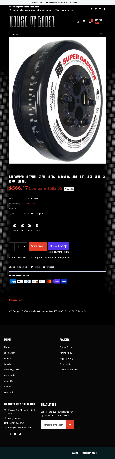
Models (7, 358)
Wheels (7, 364)
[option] (57, 100)
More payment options (58, 251)
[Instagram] (96, 8)
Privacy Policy (66, 347)
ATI (25, 208)
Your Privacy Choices (89, 453)
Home (7, 347)
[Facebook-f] (92, 8)
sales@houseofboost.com (25, 6)
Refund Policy (66, 352)
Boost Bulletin (10, 375)
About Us (8, 381)
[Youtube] (100, 8)
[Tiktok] (105, 8)
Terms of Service (67, 364)
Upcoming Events (12, 369)
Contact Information (69, 369)
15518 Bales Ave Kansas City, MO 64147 (32, 10)
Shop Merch (9, 352)
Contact (7, 386)
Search (75, 453)
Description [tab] (15, 300)
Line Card (8, 392)
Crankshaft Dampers (33, 213)
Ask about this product (58, 257)
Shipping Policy (66, 358)
